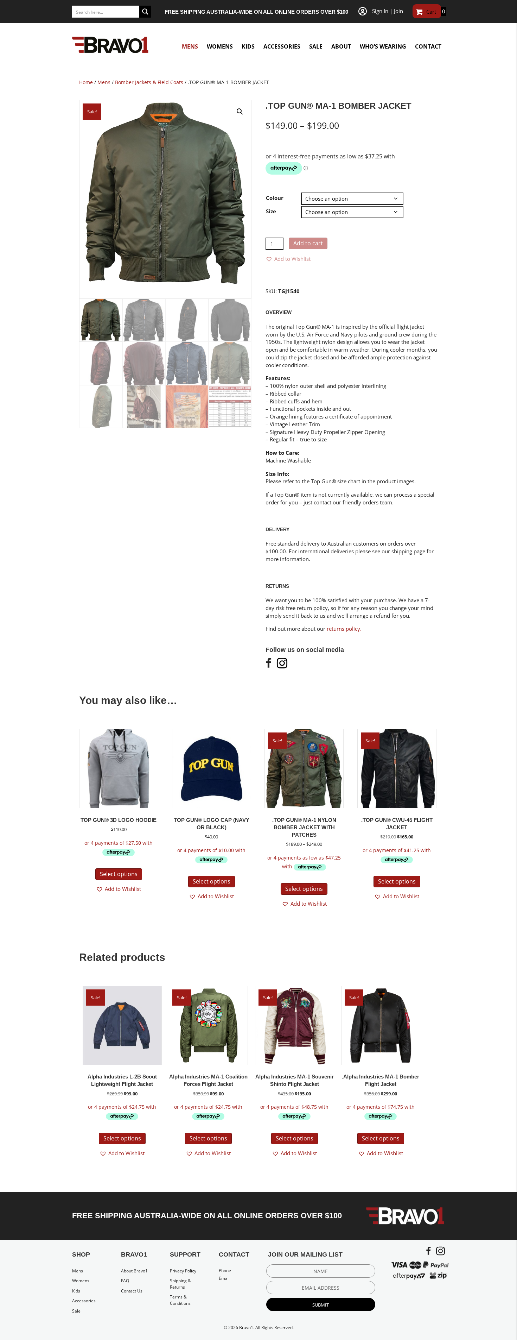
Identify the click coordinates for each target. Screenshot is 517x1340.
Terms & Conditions (180, 1300)
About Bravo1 (134, 1271)
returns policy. (344, 628)
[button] (240, 111)
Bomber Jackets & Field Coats (149, 82)
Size (271, 211)
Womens (80, 1281)
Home (86, 82)
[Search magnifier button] (145, 12)
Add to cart (308, 243)
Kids (76, 1291)
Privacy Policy (183, 1271)
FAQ (125, 1281)
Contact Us (131, 1291)
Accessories (84, 1301)
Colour (274, 197)
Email (224, 1278)
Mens (103, 82)
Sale (76, 1311)
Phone (225, 1270)
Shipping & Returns (180, 1284)
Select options (119, 874)
